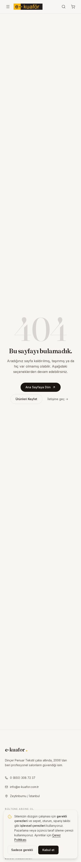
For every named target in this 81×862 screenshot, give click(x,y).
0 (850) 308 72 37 (22, 777)
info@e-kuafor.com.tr (24, 787)
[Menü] (7, 6)
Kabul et (48, 850)
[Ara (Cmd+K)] (63, 6)
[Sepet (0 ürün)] (73, 6)
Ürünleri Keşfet (26, 399)
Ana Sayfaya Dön (38, 387)
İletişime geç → (57, 399)
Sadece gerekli (22, 850)
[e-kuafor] (28, 6)
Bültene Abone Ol (19, 808)
